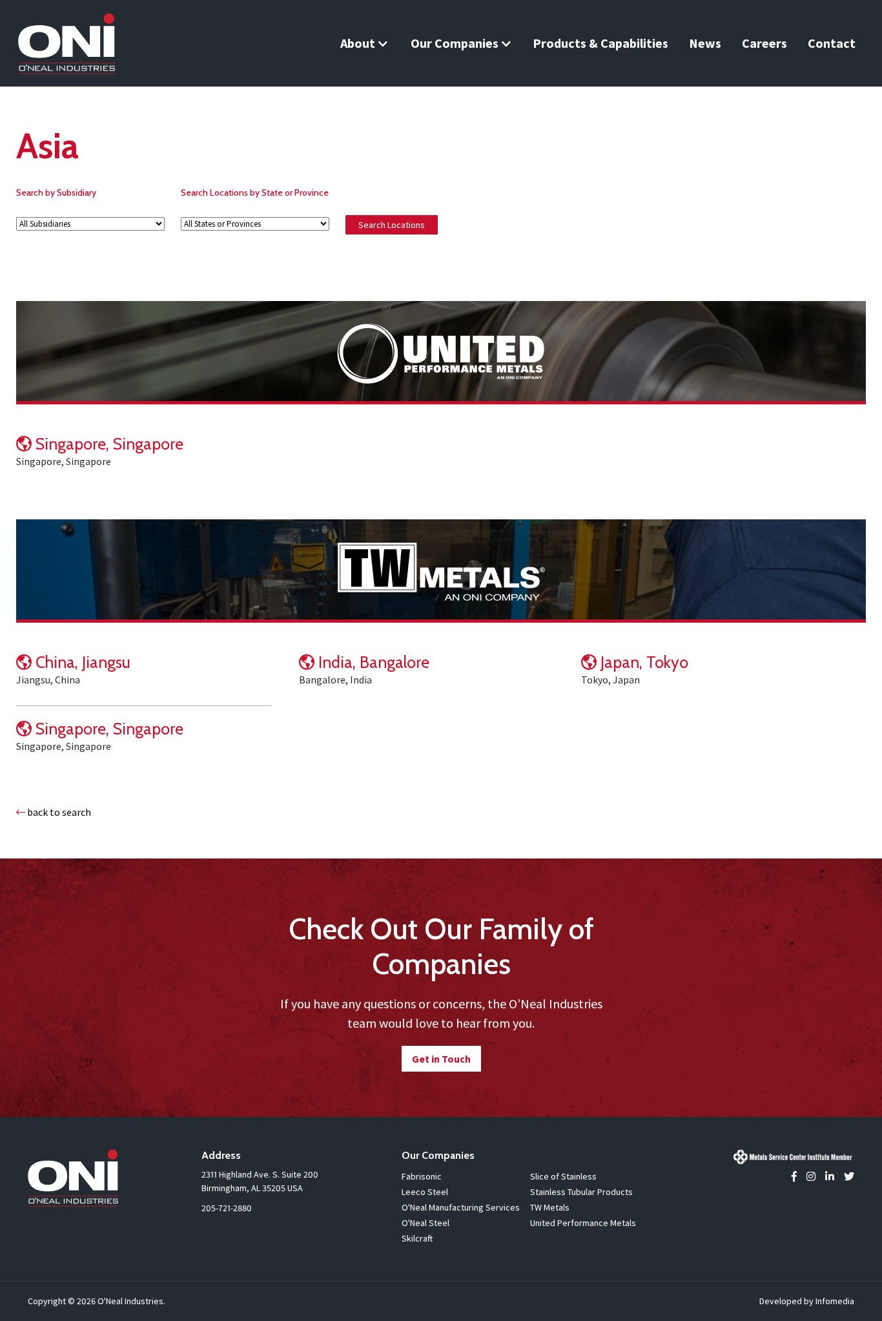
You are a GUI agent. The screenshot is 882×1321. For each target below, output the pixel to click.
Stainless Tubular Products (581, 1192)
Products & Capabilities (600, 43)
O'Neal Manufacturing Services (461, 1207)
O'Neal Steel (425, 1223)
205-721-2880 (226, 1208)
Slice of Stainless (563, 1176)
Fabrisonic (422, 1176)
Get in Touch (441, 1058)
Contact (832, 43)
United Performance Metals (583, 1223)
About (357, 43)
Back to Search (58, 812)
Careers (764, 43)
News (705, 43)
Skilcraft (417, 1238)
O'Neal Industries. (131, 1301)
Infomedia (834, 1301)
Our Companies (454, 43)
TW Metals (549, 1207)
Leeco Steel (425, 1192)
